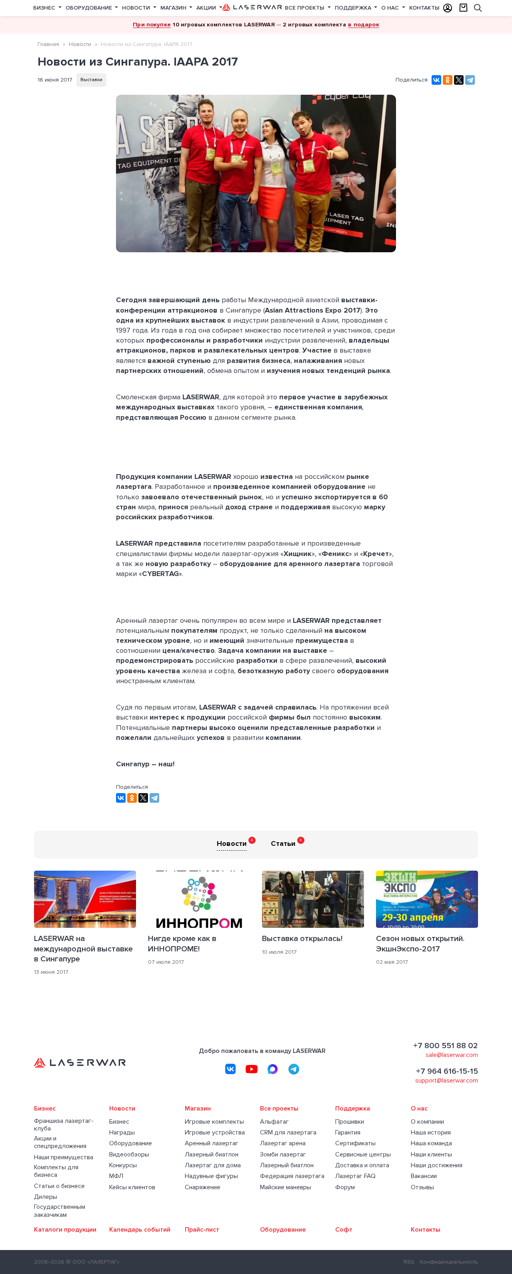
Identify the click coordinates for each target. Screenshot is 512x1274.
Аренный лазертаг (211, 1143)
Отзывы (422, 1187)
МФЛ (116, 1176)
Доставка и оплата (362, 1165)
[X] (459, 80)
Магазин (174, 7)
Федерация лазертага (292, 1176)
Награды (122, 1132)
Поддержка (354, 7)
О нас (390, 7)
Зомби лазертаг (283, 1154)
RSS (409, 1261)
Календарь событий (139, 1230)
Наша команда (431, 1143)
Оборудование (90, 7)
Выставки (91, 80)
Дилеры (45, 1197)
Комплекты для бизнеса (56, 1171)
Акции (207, 7)
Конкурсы (123, 1165)
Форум (345, 1187)
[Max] (272, 1069)
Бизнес (45, 7)
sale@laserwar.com (452, 1055)
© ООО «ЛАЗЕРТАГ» (92, 1261)
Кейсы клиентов (132, 1187)
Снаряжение (202, 1187)
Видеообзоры (129, 1154)
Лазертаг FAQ (355, 1176)
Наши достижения (436, 1165)
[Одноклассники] (447, 80)
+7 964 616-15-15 (447, 1071)
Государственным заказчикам (59, 1210)
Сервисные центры (363, 1154)
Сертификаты (355, 1143)
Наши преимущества (63, 1157)
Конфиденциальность (449, 1261)
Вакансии (424, 1176)
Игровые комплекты (214, 1122)
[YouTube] (251, 1069)
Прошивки (349, 1122)
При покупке (152, 24)
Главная (48, 44)
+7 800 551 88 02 (445, 1046)
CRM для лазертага (288, 1132)
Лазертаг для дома (213, 1165)
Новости (137, 7)
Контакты (424, 7)
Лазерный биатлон (211, 1154)
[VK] (230, 1069)
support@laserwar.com (446, 1081)
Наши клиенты (431, 1154)
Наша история (431, 1132)
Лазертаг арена (283, 1143)
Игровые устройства (215, 1132)
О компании (427, 1122)
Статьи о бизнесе (59, 1186)
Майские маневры (285, 1187)
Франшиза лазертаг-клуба (64, 1124)
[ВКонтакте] (436, 80)
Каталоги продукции (65, 1230)
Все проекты (305, 7)
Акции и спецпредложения (60, 1142)
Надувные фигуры (211, 1176)
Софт (343, 1230)
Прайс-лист (202, 1230)
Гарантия (347, 1132)
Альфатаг (274, 1122)
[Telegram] (470, 80)
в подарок (363, 24)
